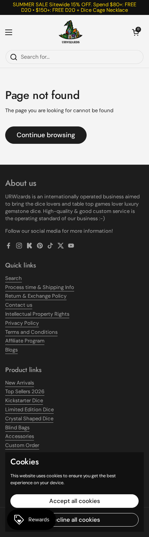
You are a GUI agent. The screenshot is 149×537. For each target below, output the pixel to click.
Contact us (18, 304)
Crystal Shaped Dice (29, 418)
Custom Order (22, 445)
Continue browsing (46, 135)
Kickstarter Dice (24, 400)
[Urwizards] (70, 32)
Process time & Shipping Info (39, 287)
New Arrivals (19, 382)
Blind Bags (17, 427)
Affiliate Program (24, 340)
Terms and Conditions (31, 332)
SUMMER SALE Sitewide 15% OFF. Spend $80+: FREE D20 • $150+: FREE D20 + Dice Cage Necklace (74, 7)
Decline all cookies (74, 519)
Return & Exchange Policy (36, 295)
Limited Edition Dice (29, 409)
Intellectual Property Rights (37, 314)
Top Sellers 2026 (24, 391)
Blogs (11, 349)
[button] (135, 32)
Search (13, 278)
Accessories (19, 436)
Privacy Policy (22, 323)
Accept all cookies (74, 501)
